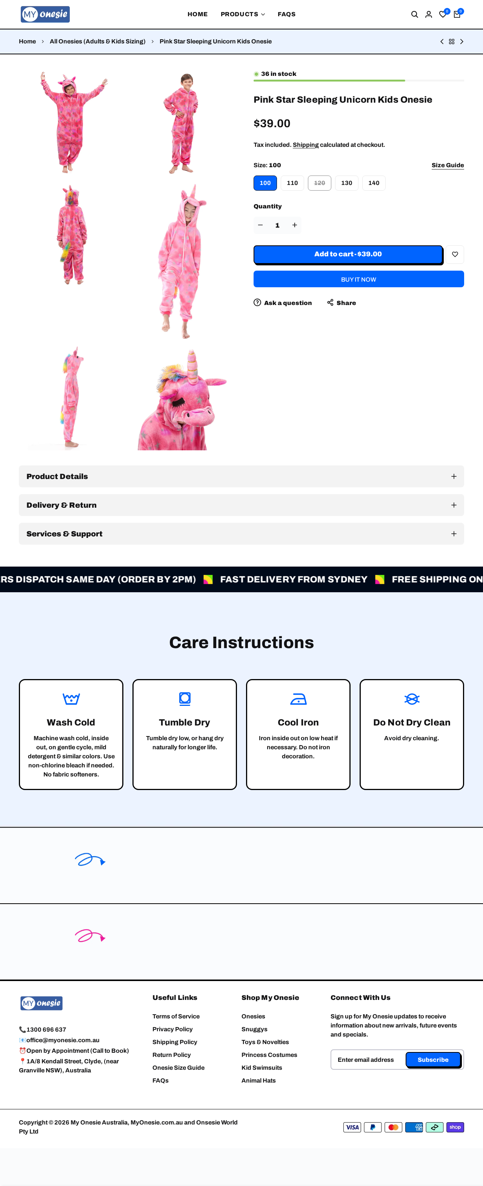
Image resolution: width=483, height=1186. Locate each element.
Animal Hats (259, 1080)
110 (292, 183)
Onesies (253, 1016)
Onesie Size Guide (178, 1067)
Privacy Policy (172, 1029)
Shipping (306, 145)
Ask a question (287, 303)
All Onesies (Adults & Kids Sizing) (98, 41)
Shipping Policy (174, 1042)
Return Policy (171, 1055)
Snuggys (255, 1029)
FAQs (160, 1080)
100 (265, 183)
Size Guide (448, 165)
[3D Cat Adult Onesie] (461, 41)
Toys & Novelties (265, 1042)
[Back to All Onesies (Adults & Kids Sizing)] (451, 41)
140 (374, 183)
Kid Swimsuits (262, 1067)
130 (346, 183)
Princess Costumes (269, 1055)
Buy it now (358, 279)
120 (322, 185)
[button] (455, 254)
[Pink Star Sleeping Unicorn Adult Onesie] (442, 41)
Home (27, 41)
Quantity (268, 206)
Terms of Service (176, 1016)
